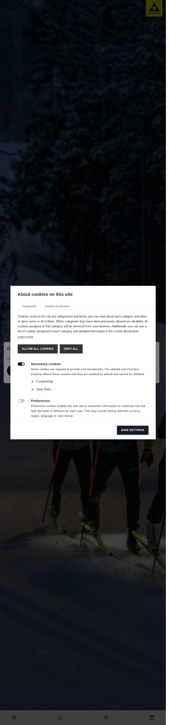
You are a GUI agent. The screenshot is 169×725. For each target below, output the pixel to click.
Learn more (25, 337)
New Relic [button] (43, 389)
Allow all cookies (37, 348)
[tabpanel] (83, 393)
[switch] (19, 363)
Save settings (132, 430)
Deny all (71, 348)
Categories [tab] (29, 306)
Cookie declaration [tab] (57, 306)
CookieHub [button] (44, 381)
